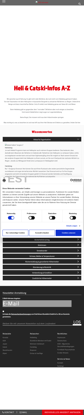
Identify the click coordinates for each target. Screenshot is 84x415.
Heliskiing (33, 337)
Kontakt (60, 363)
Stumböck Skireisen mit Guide (40, 341)
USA (4, 341)
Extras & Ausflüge (36, 353)
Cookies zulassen (68, 233)
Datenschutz (61, 341)
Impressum (61, 337)
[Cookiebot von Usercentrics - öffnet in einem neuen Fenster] (71, 180)
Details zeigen (71, 226)
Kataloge (60, 366)
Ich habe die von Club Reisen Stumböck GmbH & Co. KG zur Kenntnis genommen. (36, 315)
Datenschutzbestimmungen (21, 314)
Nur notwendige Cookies (15, 233)
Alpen (5, 353)
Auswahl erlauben (42, 233)
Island (5, 347)
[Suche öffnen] (79, 4)
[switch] (32, 218)
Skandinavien (7, 350)
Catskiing (33, 347)
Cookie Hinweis (62, 353)
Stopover (33, 350)
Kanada (5, 337)
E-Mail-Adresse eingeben (11, 298)
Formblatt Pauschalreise (66, 350)
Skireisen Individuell (37, 344)
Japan (5, 344)
